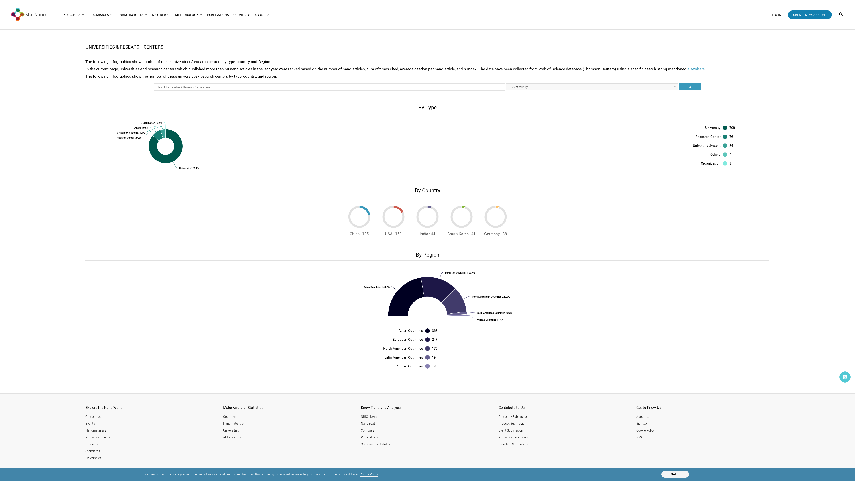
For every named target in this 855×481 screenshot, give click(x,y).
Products (92, 444)
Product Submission (512, 423)
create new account (810, 15)
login (776, 15)
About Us (642, 416)
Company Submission (514, 416)
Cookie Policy (369, 474)
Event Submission (511, 430)
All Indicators (232, 437)
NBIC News (369, 416)
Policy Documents (98, 437)
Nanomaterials (96, 430)
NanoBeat (368, 423)
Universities (93, 458)
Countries (229, 416)
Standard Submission (513, 444)
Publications (369, 437)
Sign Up (641, 423)
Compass (367, 430)
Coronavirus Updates (375, 444)
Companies (93, 416)
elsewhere (696, 68)
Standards (93, 451)
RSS (639, 437)
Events (90, 423)
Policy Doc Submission (514, 437)
